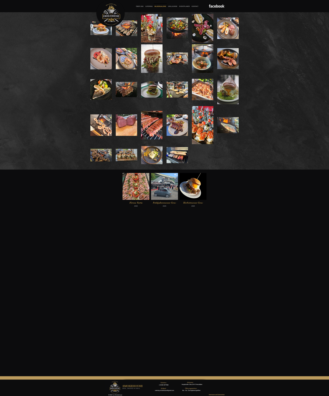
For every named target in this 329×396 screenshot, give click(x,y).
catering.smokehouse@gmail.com (164, 390)
